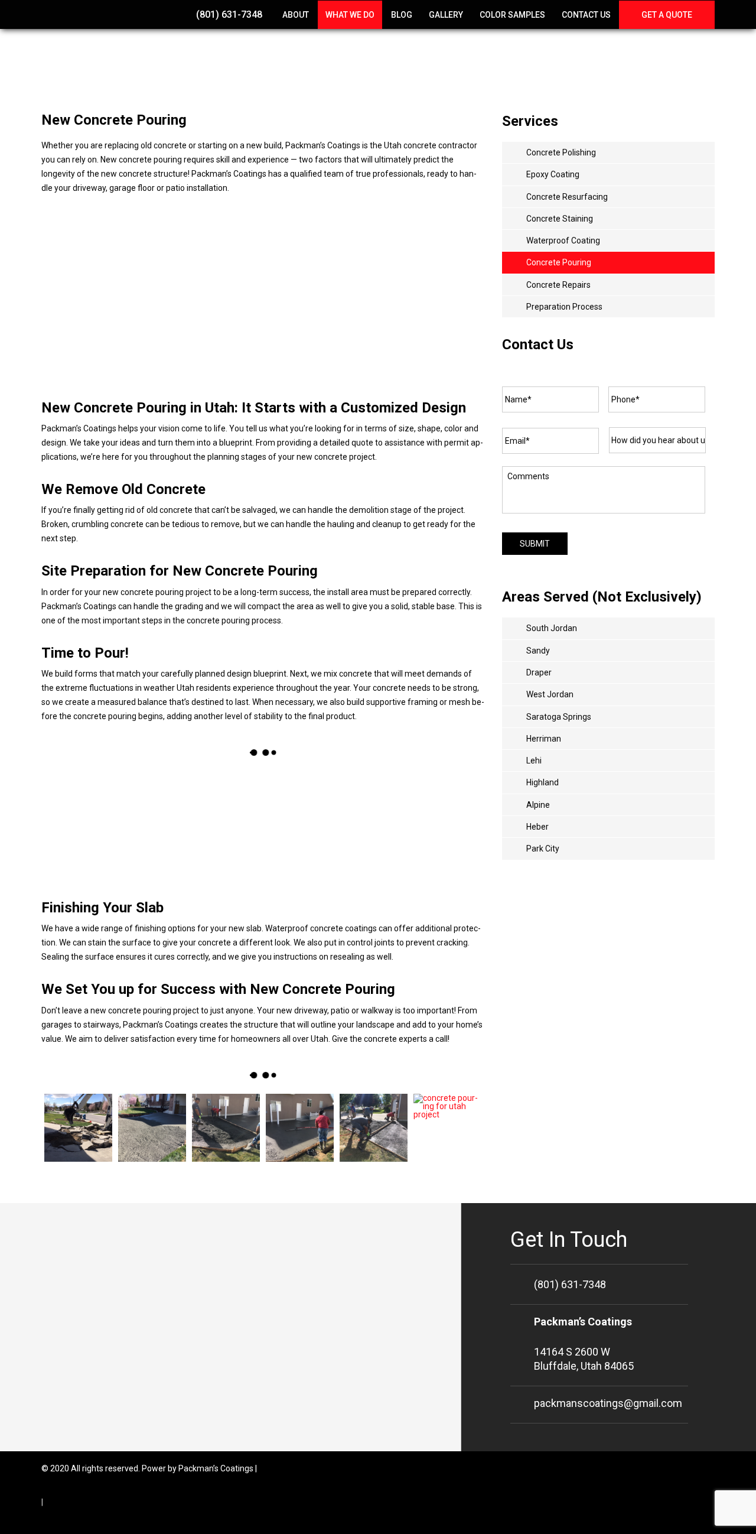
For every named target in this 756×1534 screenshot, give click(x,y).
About (295, 15)
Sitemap (275, 1468)
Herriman (543, 738)
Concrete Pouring (558, 262)
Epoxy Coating (552, 174)
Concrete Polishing (561, 152)
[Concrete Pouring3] (300, 1128)
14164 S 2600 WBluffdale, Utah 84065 (584, 1343)
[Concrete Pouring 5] (447, 1128)
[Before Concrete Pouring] (96, 823)
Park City (542, 848)
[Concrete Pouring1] (152, 1128)
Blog (401, 15)
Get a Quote (666, 15)
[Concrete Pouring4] (374, 1128)
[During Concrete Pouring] (207, 823)
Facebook (680, 1468)
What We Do (349, 15)
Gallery (446, 15)
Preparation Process (564, 306)
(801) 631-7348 (228, 14)
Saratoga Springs (558, 717)
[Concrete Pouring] (78, 1128)
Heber (537, 826)
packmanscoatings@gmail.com (608, 1403)
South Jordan (551, 628)
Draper (539, 672)
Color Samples (512, 15)
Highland (542, 782)
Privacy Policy (70, 1502)
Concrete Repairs (558, 285)
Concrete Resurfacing (567, 197)
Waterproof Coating (563, 240)
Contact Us (586, 15)
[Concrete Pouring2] (226, 1128)
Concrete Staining (559, 218)
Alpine (538, 805)
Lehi (534, 760)
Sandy (538, 650)
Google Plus (705, 1468)
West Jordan (549, 694)
